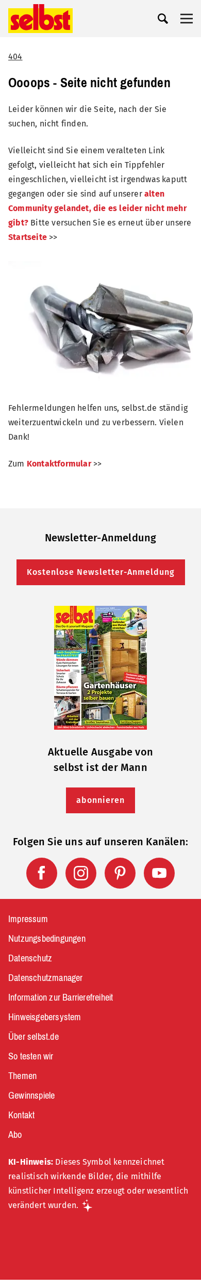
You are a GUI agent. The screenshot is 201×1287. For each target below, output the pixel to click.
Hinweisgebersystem (44, 1017)
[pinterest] (120, 873)
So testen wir (31, 1056)
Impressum (28, 919)
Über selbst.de (33, 1036)
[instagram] (80, 873)
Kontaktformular (59, 464)
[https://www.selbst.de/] (40, 18)
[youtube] (159, 873)
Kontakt (21, 1115)
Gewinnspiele (31, 1095)
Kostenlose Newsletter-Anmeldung (101, 572)
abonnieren (100, 800)
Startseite (27, 237)
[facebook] (41, 873)
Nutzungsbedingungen (47, 938)
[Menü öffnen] (186, 18)
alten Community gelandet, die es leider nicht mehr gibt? (97, 208)
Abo (15, 1135)
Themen (22, 1076)
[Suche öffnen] (163, 18)
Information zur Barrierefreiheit (60, 997)
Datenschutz (30, 958)
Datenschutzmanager (45, 978)
